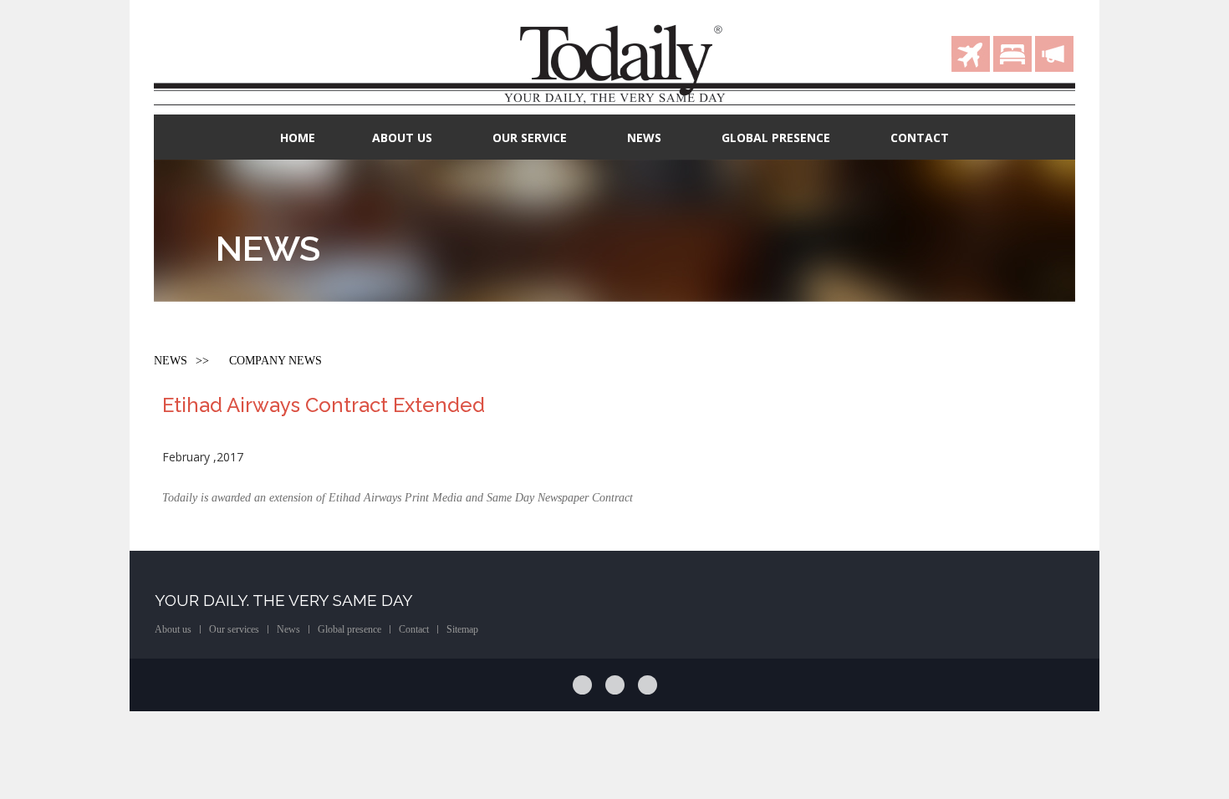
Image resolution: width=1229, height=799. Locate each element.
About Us (402, 137)
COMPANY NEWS (275, 361)
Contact (919, 137)
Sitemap (462, 629)
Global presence (349, 629)
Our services (234, 629)
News (644, 137)
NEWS (170, 361)
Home (297, 137)
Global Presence (776, 137)
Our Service (529, 137)
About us (173, 629)
